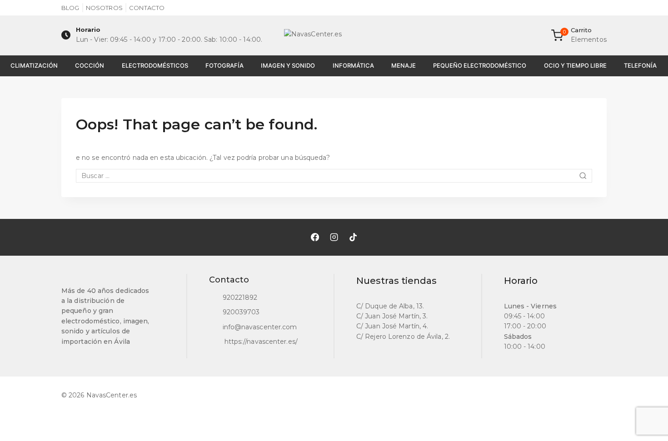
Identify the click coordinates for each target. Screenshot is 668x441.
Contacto (147, 7)
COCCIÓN (89, 65)
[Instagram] (334, 237)
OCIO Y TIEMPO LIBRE (575, 65)
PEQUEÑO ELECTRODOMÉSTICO (479, 65)
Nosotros (104, 7)
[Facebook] (315, 237)
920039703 (241, 312)
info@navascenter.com (260, 327)
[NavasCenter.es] (334, 35)
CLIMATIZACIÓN (34, 65)
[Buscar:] (334, 176)
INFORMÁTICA (353, 65)
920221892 (240, 297)
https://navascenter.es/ (260, 341)
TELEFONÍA (640, 65)
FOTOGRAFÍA (224, 65)
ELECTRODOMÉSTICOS (155, 65)
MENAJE (403, 65)
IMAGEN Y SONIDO (288, 65)
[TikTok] (353, 237)
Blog (70, 7)
